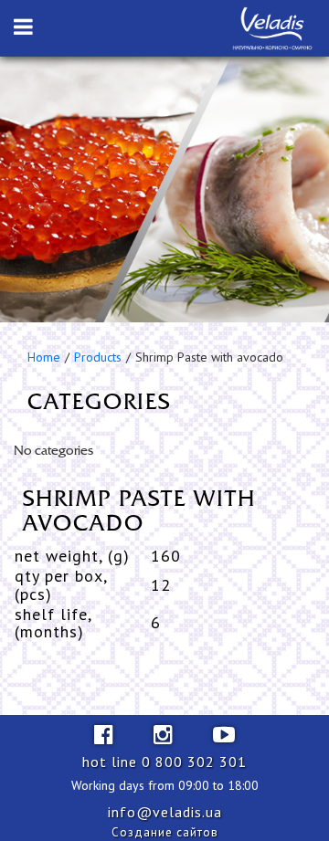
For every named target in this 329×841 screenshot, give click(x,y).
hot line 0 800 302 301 (164, 761)
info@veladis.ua (165, 812)
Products (98, 357)
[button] (23, 27)
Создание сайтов (164, 832)
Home (43, 357)
